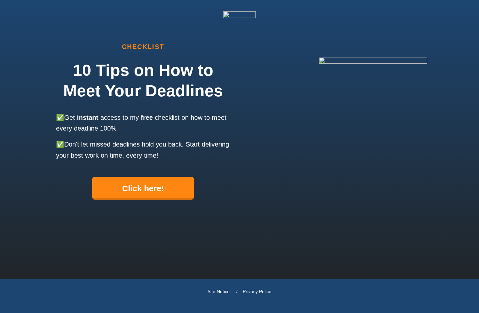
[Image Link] (239, 18)
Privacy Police (257, 291)
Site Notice (219, 291)
